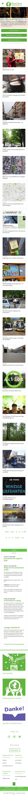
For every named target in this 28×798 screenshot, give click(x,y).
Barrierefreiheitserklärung (8, 789)
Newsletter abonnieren (14, 40)
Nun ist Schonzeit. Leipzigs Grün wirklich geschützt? (14, 96)
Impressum (7, 787)
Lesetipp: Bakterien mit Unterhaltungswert (9, 498)
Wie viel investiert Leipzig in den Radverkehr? (11, 311)
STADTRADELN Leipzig (12, 600)
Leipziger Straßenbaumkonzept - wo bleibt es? (13, 123)
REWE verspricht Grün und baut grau (13, 365)
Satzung (4, 763)
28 (12, 537)
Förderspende (18, 763)
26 (6, 537)
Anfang (7, 531)
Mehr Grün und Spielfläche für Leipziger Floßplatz (14, 177)
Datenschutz (20, 787)
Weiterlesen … (16, 61)
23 (19, 531)
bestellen (14, 750)
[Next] (25, 17)
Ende (22, 537)
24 (22, 531)
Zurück (12, 531)
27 (9, 537)
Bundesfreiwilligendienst (20, 776)
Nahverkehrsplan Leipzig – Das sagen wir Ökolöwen (13, 338)
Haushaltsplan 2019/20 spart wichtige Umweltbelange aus (13, 417)
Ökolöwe (4, 760)
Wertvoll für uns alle (8, 69)
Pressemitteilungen (22, 789)
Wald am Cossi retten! (14, 27)
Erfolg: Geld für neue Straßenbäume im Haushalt (14, 150)
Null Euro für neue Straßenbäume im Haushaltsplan (13, 204)
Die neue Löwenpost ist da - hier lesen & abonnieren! (14, 231)
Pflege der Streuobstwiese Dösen (14, 569)
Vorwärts (17, 537)
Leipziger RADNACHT (12, 627)
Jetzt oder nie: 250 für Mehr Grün (12, 390)
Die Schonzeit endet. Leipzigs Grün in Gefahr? (13, 525)
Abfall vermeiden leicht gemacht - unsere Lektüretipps (13, 284)
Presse (14, 553)
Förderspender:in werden (14, 35)
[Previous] (3, 17)
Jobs (16, 779)
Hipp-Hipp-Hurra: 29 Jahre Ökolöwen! (13, 258)
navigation (2, 3)
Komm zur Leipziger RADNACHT (13, 27)
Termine (14, 550)
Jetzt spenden (8, 673)
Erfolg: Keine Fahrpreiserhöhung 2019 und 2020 (13, 471)
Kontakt (13, 787)
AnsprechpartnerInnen (8, 765)
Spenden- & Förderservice (12, 723)
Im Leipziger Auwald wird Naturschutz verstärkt (13, 444)
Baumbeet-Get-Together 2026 (13, 559)
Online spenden (14, 30)
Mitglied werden (6, 778)
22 (16, 531)
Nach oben (14, 783)
